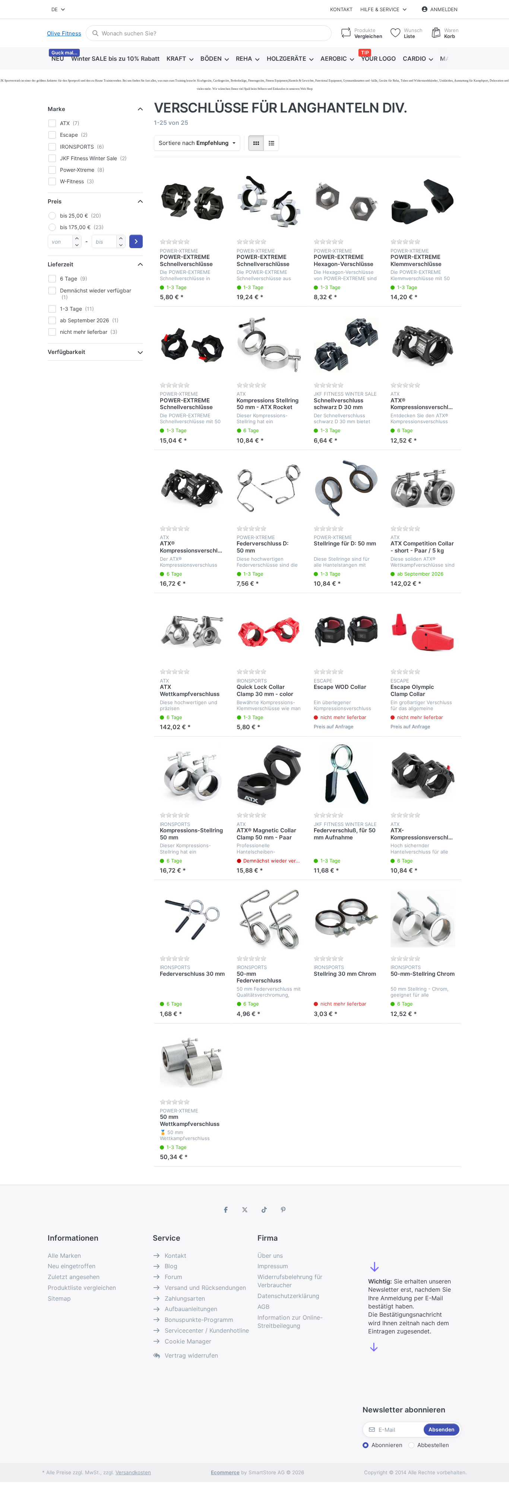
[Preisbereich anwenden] (136, 241)
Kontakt (341, 9)
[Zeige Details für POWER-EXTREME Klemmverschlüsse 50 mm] (423, 201)
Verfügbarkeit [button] (66, 351)
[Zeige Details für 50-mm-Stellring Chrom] (423, 918)
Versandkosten (133, 1472)
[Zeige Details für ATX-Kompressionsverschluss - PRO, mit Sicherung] (423, 775)
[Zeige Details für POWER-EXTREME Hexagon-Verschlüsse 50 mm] (346, 201)
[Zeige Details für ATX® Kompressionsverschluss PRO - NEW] (423, 345)
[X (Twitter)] (245, 1210)
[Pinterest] (283, 1210)
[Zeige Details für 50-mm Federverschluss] (269, 918)
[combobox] (59, 9)
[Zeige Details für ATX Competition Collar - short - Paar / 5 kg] (423, 488)
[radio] (256, 143)
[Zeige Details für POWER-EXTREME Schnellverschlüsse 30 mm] (192, 201)
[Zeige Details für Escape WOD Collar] (346, 631)
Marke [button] (56, 109)
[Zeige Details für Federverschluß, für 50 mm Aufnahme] (346, 775)
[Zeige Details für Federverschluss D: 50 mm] (269, 488)
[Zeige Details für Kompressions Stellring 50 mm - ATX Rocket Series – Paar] (269, 345)
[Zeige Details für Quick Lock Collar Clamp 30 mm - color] (269, 631)
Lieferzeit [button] (60, 264)
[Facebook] (226, 1210)
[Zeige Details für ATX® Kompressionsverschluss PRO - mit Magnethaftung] (192, 488)
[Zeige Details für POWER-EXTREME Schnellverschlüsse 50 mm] (192, 345)
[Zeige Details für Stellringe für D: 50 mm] (346, 488)
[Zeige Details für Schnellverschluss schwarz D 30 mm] (346, 345)
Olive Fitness (64, 33)
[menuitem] (57, 58)
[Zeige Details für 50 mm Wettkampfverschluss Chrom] (192, 1061)
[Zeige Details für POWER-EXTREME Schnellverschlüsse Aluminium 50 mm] (269, 201)
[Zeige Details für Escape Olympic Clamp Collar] (423, 631)
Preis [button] (54, 201)
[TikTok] (264, 1210)
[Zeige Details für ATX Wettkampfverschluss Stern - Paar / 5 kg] (192, 631)
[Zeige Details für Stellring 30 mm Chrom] (346, 918)
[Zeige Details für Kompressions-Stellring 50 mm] (192, 775)
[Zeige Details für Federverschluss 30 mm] (192, 918)
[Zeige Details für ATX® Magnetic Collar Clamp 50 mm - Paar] (269, 775)
